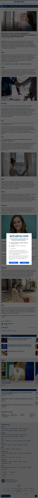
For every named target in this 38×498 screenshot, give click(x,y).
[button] (19, 248)
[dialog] (19, 249)
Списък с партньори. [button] (16, 254)
